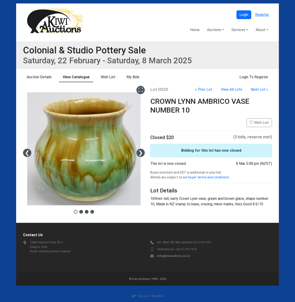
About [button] (261, 30)
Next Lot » (259, 89)
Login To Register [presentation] (253, 77)
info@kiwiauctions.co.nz (173, 256)
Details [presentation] (39, 77)
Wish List (261, 122)
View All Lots (231, 89)
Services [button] (238, 30)
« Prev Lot (203, 89)
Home (195, 30)
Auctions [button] (214, 30)
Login (243, 14)
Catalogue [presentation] (76, 77)
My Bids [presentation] (133, 77)
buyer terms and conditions (208, 177)
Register (262, 14)
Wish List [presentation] (108, 77)
